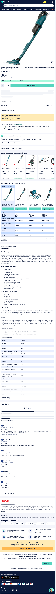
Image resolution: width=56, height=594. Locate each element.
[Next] (52, 239)
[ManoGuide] (51, 590)
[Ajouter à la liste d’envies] (52, 62)
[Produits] (2, 5)
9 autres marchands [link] (18, 148)
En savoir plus (41, 568)
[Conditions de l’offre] (53, 81)
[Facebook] (6, 590)
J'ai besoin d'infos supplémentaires (11, 142)
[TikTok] (16, 590)
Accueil (2, 517)
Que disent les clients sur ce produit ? (32, 139)
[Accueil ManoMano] (21, 1)
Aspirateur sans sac (22, 517)
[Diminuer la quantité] (2, 85)
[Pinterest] (9, 590)
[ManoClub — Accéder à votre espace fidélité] (44, 1)
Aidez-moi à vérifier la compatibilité (11, 139)
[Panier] (52, 1)
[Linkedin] (2, 590)
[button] (27, 127)
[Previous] (48, 239)
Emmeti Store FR (9, 148)
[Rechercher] (5, 6)
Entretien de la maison (14, 517)
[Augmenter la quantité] (8, 85)
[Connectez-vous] (48, 1)
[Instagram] (13, 590)
